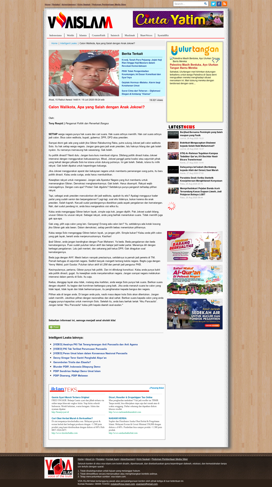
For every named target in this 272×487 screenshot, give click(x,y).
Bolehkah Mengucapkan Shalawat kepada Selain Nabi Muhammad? (198, 144)
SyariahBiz (163, 35)
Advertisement (69, 4)
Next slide (217, 60)
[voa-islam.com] (80, 21)
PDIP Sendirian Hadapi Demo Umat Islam (77, 371)
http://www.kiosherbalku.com (65, 433)
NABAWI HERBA (118, 418)
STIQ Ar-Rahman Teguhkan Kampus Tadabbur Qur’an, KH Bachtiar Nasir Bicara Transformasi (199, 156)
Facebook (219, 4)
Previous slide (213, 60)
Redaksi (56, 4)
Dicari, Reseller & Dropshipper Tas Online (130, 397)
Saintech (115, 35)
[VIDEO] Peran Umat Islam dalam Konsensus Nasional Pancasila (90, 353)
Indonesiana (55, 35)
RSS (225, 4)
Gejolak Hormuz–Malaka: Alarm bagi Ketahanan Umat (141, 84)
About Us (90, 459)
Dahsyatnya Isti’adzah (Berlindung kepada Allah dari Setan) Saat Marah (199, 168)
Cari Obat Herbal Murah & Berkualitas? (72, 418)
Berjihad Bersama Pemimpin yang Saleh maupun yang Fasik (201, 133)
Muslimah (130, 35)
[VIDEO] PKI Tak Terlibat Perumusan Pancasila (80, 349)
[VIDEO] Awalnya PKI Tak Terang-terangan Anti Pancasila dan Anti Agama (95, 344)
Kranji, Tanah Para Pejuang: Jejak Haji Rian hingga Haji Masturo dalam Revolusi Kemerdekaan (142, 63)
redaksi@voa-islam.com (123, 484)
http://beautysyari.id (60, 412)
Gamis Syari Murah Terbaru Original (70, 397)
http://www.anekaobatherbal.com (123, 433)
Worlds (70, 35)
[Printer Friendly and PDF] (54, 326)
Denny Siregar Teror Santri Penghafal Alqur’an (80, 357)
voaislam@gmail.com (147, 484)
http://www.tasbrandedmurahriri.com (125, 412)
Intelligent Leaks (68, 43)
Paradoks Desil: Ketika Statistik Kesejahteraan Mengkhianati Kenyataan (201, 179)
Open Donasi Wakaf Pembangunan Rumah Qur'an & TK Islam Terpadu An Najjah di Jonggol (218, 71)
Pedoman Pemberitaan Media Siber (109, 4)
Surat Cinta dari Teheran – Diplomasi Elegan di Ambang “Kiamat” (141, 92)
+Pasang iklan (156, 387)
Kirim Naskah (84, 4)
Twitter (213, 4)
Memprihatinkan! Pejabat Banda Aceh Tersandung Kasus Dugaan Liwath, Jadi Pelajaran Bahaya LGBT (200, 191)
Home (48, 4)
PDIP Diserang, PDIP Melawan (70, 375)
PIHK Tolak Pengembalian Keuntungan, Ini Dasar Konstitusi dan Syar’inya (141, 74)
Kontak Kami (112, 459)
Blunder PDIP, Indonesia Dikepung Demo (76, 366)
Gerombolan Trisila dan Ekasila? (72, 362)
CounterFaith (98, 35)
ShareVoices (146, 35)
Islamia (83, 35)
